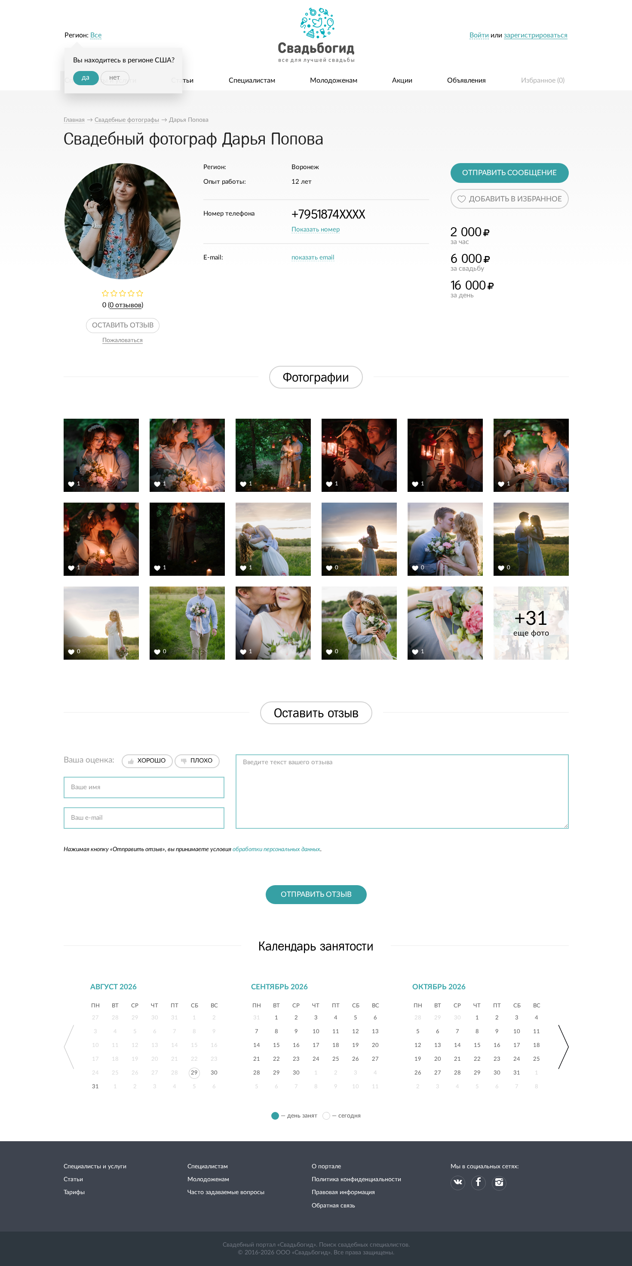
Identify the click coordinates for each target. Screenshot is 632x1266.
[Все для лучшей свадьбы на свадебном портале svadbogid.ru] (316, 35)
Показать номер (315, 229)
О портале (326, 1167)
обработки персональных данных (276, 849)
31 (95, 1085)
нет (114, 77)
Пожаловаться (122, 340)
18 (335, 1044)
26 (355, 1058)
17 (316, 1044)
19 (355, 1044)
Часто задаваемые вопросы (225, 1192)
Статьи (182, 80)
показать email (312, 257)
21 (256, 1058)
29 (194, 1072)
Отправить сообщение (509, 172)
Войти (479, 35)
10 (316, 1030)
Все (95, 35)
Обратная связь (333, 1206)
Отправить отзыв (316, 894)
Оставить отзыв (122, 325)
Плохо (201, 761)
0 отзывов (125, 305)
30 (214, 1072)
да (85, 77)
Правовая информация (343, 1192)
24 (316, 1058)
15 (276, 1044)
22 (276, 1058)
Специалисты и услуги (95, 1167)
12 (355, 1030)
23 (296, 1058)
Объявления (466, 80)
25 (335, 1058)
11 (335, 1030)
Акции (402, 80)
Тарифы (74, 1192)
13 (375, 1030)
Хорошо (152, 761)
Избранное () (543, 80)
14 (256, 1044)
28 (256, 1072)
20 (375, 1044)
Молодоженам (333, 80)
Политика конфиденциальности (356, 1179)
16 (296, 1044)
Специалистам (252, 80)
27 (375, 1058)
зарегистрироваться (536, 35)
